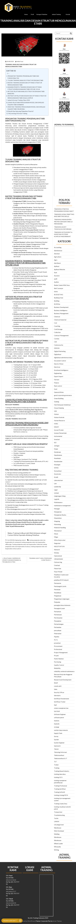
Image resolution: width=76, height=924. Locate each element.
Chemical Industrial (60, 320)
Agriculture (57, 257)
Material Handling (60, 527)
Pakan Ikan (57, 568)
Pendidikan (57, 593)
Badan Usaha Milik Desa (62, 285)
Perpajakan (57, 621)
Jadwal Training (56, 14)
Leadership (57, 486)
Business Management (61, 313)
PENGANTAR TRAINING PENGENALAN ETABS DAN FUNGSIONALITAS (23, 77)
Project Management (61, 652)
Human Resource (59, 420)
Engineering (18, 540)
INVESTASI (9, 423)
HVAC (56, 424)
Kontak (68, 14)
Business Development (61, 307)
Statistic (56, 721)
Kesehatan (57, 458)
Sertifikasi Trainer (59, 702)
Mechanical (57, 531)
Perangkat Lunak (59, 608)
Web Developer (59, 831)
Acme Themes (57, 921)
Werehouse (57, 837)
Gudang (56, 401)
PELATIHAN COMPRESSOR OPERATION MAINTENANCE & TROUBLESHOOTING (11, 560)
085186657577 (11, 891)
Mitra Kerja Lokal (59, 540)
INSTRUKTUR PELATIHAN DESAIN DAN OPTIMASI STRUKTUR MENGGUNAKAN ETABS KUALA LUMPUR (27, 97)
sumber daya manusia (61, 730)
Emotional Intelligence (61, 370)
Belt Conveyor (58, 288)
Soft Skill (57, 711)
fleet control (58, 386)
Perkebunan (58, 614)
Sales (55, 689)
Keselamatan (58, 461)
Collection (57, 332)
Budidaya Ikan (58, 298)
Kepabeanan (58, 455)
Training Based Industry (61, 771)
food (55, 389)
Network (57, 549)
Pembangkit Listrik (60, 586)
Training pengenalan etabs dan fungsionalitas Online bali (27, 544)
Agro (55, 260)
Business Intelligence (60, 310)
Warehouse (57, 828)
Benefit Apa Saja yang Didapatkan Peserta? (21, 111)
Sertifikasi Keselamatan (61, 698)
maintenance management (62, 505)
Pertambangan (58, 624)
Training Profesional (60, 786)
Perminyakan (58, 618)
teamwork (57, 746)
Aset (55, 272)
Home (26, 14)
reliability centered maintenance (64, 671)
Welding (56, 834)
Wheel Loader (58, 843)
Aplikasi (56, 266)
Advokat (57, 253)
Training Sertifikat (60, 789)
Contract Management (61, 335)
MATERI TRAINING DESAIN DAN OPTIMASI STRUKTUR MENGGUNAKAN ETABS (25, 84)
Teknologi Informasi (60, 752)
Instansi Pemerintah (60, 433)
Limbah (56, 493)
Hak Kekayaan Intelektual (62, 405)
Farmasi (56, 379)
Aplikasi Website (59, 269)
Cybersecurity (58, 345)
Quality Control (59, 665)
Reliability (57, 668)
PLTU (56, 640)
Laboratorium (58, 480)
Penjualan (57, 602)
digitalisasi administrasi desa (63, 357)
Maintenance (58, 502)
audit (55, 279)
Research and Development (62, 680)
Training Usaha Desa (60, 803)
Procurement (58, 646)
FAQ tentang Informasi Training (17, 113)
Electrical (57, 367)
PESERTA (18, 261)
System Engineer (59, 743)
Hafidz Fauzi (20, 61)
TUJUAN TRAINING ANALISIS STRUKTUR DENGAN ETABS (25, 80)
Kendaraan (57, 452)
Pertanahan (57, 627)
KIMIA (56, 468)
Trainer (56, 765)
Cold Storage (58, 329)
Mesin (56, 534)
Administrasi (58, 250)
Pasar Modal (58, 572)
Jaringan (56, 446)
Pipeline (56, 637)
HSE (55, 411)
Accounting (57, 247)
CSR (55, 342)
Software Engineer (60, 714)
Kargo (56, 449)
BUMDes (57, 304)
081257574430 (11, 880)
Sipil (55, 705)
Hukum (56, 414)
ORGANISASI (58, 559)
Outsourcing (58, 562)
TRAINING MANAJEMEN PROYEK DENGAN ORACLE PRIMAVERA (63, 222)
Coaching (57, 326)
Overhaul (57, 565)
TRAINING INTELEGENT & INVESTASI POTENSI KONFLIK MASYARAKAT (63, 234)
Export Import (58, 376)
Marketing (57, 524)
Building (56, 301)
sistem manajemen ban (61, 708)
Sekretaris (57, 695)
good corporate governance (63, 395)
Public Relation (59, 659)
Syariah (56, 739)
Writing (56, 850)
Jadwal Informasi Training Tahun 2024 (19, 100)
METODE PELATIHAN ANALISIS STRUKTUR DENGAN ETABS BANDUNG (26, 92)
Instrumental (58, 436)
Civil (8, 540)
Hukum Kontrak (59, 417)
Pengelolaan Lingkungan (61, 599)
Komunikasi (58, 471)
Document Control (60, 361)
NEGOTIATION (59, 546)
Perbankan (57, 611)
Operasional (58, 556)
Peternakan (57, 633)
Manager (57, 509)
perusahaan (57, 630)
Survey (56, 736)
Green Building (58, 398)
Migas (56, 537)
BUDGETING (58, 294)
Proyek (56, 655)
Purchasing (57, 662)
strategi (56, 727)
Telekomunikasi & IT (60, 758)
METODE (9, 297)
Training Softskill (59, 792)
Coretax (56, 339)
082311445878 (11, 903)
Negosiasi (57, 543)
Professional (58, 649)
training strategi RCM (61, 795)
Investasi (57, 439)
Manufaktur (58, 518)
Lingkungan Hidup (60, 496)
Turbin (56, 818)
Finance (56, 383)
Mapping (57, 521)
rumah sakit (57, 686)
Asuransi (57, 276)
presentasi (57, 643)
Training (56, 768)
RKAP (56, 683)
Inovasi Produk (59, 430)
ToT (55, 761)
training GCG (58, 777)
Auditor (56, 282)
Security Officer (59, 692)
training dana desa (60, 774)
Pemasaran (57, 583)
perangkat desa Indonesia (62, 605)
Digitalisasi (57, 354)
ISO (55, 442)
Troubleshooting (59, 815)
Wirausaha (57, 847)
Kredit (56, 477)
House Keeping (59, 408)
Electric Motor (58, 364)
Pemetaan (57, 589)
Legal (55, 490)
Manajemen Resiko (60, 515)
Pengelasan (57, 596)
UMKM (56, 821)
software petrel (59, 717)
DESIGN (12, 540)
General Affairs (59, 392)
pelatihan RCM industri (61, 580)
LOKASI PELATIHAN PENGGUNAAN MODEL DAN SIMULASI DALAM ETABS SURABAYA (26, 103)
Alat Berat (57, 263)
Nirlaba (56, 553)
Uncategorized (59, 824)
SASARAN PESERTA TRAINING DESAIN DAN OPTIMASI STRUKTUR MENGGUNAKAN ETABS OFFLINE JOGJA (25, 88)
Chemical (57, 316)
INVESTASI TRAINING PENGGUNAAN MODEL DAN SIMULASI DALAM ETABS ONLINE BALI (26, 108)
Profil (32, 14)
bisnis (56, 291)
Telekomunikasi (59, 755)
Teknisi (56, 749)
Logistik (56, 499)
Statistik (56, 724)
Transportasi (58, 812)
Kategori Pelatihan (41, 14)
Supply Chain (58, 733)
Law (55, 483)
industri (24, 540)
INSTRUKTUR (11, 341)
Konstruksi (57, 474)
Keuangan (57, 464)
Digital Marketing (60, 351)
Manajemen (58, 512)
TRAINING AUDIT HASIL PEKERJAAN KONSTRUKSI (40, 559)
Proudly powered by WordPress (24, 921)
